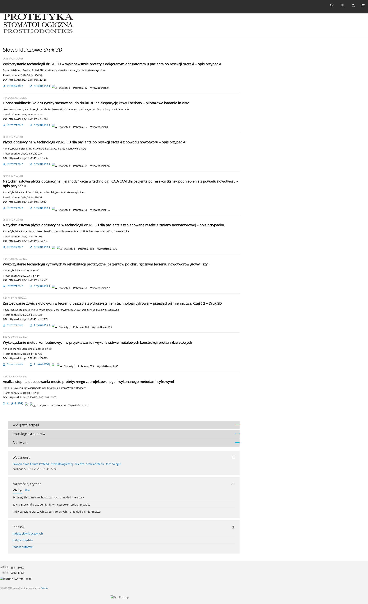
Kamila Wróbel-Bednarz (72, 388)
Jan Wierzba (30, 388)
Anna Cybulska (11, 148)
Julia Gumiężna (71, 109)
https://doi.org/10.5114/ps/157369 (28, 319)
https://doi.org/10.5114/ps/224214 (28, 79)
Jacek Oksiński (44, 348)
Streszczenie (15, 86)
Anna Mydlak (46, 192)
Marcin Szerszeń (119, 109)
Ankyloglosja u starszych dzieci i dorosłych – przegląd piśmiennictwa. (57, 511)
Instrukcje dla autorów (29, 434)
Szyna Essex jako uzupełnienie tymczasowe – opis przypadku (51, 504)
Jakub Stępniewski (13, 109)
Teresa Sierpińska (90, 309)
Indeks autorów (22, 547)
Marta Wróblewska (42, 309)
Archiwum (20, 442)
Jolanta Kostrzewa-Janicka (90, 70)
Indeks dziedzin (23, 540)
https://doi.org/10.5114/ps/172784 (28, 241)
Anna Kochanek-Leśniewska (18, 348)
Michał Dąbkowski (51, 109)
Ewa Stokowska (110, 309)
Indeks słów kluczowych (28, 533)
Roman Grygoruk (48, 388)
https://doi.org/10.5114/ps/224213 (28, 119)
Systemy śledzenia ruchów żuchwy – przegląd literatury (48, 497)
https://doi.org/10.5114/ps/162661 (28, 280)
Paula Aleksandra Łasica (16, 309)
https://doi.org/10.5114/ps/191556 (28, 158)
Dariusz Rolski (31, 70)
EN (332, 5)
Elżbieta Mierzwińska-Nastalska (57, 70)
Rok (27, 490)
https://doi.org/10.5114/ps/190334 (28, 201)
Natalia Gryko (32, 109)
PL (342, 5)
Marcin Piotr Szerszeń (86, 231)
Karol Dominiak (29, 192)
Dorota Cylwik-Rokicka (66, 309)
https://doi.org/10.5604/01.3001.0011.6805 (32, 397)
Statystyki (64, 87)
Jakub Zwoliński (45, 231)
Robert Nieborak (12, 70)
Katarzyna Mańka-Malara (95, 109)
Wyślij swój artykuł (26, 425)
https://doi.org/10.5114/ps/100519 (28, 358)
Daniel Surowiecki (13, 388)
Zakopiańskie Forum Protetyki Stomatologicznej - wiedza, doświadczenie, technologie (67, 464)
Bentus (44, 588)
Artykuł (42, 86)
